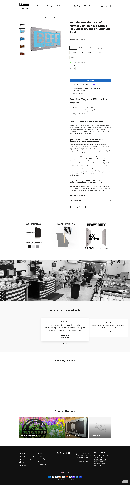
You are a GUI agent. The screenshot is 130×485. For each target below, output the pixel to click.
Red (100, 52)
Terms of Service (42, 456)
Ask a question (75, 200)
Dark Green (82, 52)
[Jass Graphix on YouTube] (69, 453)
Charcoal (73, 52)
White (72, 57)
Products (25, 17)
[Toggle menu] (34, 456)
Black (80, 48)
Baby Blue (73, 48)
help (95, 459)
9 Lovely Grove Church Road (102, 456)
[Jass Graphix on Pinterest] (60, 453)
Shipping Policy (42, 464)
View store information (78, 93)
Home (20, 17)
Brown (92, 48)
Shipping (72, 39)
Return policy (41, 459)
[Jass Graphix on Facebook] (58, 453)
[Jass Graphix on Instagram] (63, 453)
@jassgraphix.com (101, 459)
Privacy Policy (41, 462)
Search (40, 453)
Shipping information (78, 195)
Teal (105, 52)
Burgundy (99, 48)
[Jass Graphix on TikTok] (66, 453)
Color (72, 45)
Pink (95, 52)
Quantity (73, 65)
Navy (89, 52)
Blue (86, 48)
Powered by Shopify (70, 479)
